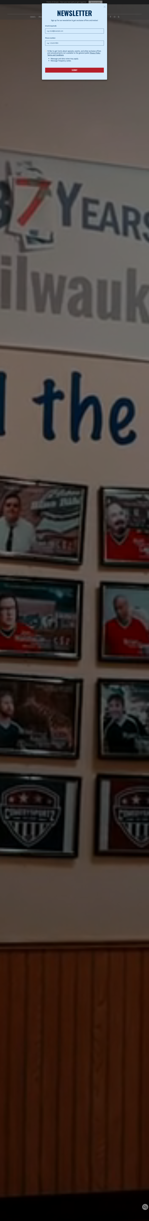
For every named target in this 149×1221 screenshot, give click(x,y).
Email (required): (51, 26)
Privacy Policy (95, 53)
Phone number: (50, 38)
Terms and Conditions (55, 55)
